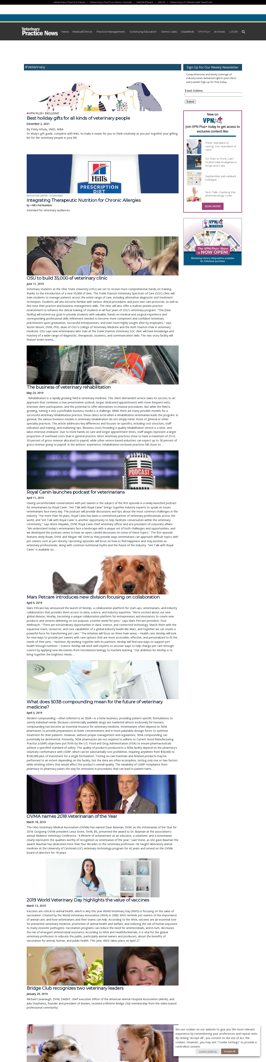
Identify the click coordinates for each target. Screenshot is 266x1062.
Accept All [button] (229, 1051)
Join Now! (213, 206)
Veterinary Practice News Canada (111, 2)
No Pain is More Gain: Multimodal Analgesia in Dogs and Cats (221, 162)
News (65, 31)
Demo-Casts (169, 31)
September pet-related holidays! (220, 178)
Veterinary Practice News (69, 2)
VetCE (161, 2)
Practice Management (111, 31)
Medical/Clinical (82, 31)
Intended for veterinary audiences (84, 205)
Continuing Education (143, 31)
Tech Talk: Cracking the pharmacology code (220, 194)
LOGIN (234, 31)
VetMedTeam (144, 2)
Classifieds (187, 31)
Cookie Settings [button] (208, 1051)
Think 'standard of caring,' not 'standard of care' (220, 146)
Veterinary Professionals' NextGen (191, 2)
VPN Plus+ (204, 31)
